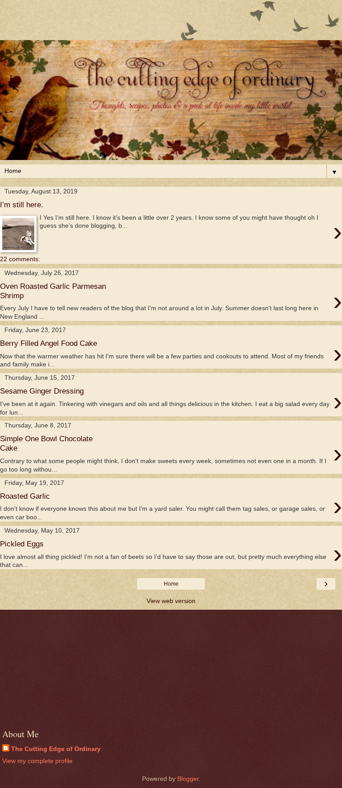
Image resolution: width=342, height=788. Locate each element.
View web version (171, 600)
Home (171, 584)
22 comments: (20, 259)
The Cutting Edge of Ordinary (56, 748)
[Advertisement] (171, 24)
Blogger (188, 778)
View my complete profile (37, 760)
